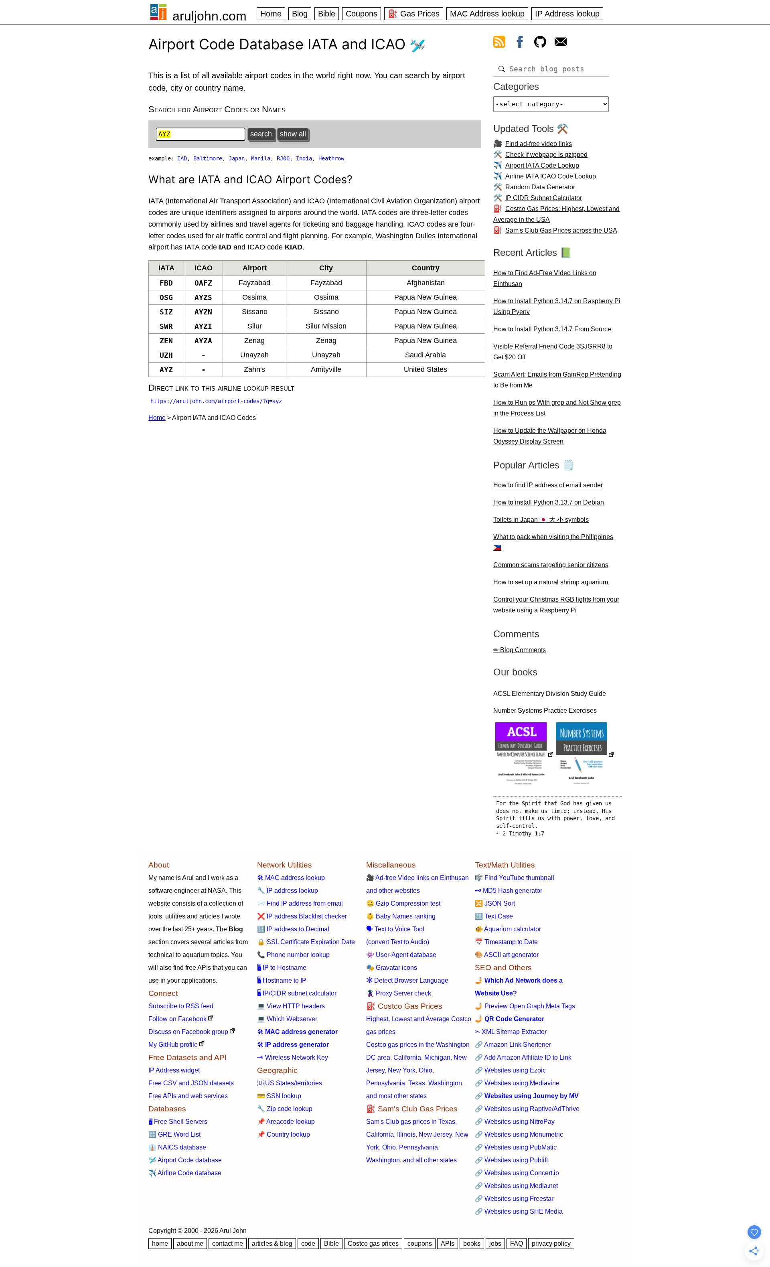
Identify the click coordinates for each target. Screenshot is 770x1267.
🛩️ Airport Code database (185, 1160)
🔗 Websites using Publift (511, 1160)
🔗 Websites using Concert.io (517, 1173)
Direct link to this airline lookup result (221, 388)
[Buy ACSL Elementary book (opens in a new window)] (524, 755)
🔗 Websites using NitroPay (515, 1121)
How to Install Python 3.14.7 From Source (552, 329)
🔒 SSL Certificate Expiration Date (306, 942)
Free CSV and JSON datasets (191, 1083)
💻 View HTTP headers (291, 1006)
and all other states (430, 1160)
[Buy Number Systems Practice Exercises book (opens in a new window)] (585, 755)
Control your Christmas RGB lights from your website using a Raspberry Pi (556, 605)
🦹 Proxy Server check (398, 993)
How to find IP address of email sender (548, 485)
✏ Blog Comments (519, 650)
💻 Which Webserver (287, 1019)
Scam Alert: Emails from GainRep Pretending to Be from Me (557, 380)
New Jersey (435, 1134)
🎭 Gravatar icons (391, 967)
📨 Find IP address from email (300, 903)
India (304, 158)
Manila (260, 158)
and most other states (396, 1096)
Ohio (425, 1070)
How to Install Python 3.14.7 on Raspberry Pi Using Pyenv (556, 306)
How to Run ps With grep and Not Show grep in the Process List (557, 408)
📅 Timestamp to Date (506, 942)
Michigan (437, 1057)
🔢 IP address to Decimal (293, 929)
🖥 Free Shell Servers (177, 1121)
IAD (182, 158)
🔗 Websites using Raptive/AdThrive (527, 1108)
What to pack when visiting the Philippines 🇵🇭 (553, 542)
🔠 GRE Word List (174, 1134)
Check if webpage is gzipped (546, 154)
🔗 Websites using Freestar (514, 1198)
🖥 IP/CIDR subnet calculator (296, 993)
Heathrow (331, 158)
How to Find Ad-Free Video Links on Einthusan (544, 278)
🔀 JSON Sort (495, 903)
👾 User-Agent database (401, 954)
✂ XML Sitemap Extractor (511, 1031)
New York (401, 1070)
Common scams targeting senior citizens (550, 565)
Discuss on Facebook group (188, 1031)
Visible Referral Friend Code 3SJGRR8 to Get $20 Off (552, 352)
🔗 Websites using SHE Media (519, 1211)
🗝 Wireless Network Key (292, 1057)
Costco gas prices (373, 1243)
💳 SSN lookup (279, 1096)
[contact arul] (561, 43)
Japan (237, 158)
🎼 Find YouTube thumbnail (514, 877)
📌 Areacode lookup (286, 1121)
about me (190, 1243)
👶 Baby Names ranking (401, 916)
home (160, 1243)
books (471, 1243)
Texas (416, 1083)
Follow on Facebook (177, 1019)
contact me (227, 1243)
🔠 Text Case (494, 916)
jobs (495, 1243)
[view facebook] (520, 43)
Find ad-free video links (538, 143)
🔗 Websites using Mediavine (517, 1083)
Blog (300, 13)
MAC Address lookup (487, 13)
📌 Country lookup (283, 1134)
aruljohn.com (209, 16)
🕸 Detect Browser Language (407, 980)
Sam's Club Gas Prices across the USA (561, 230)
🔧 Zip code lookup (284, 1108)
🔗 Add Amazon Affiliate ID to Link (523, 1057)
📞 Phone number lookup (293, 954)
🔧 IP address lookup (287, 890)
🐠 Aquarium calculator (508, 929)
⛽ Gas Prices (414, 13)
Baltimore (207, 158)
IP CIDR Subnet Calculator (543, 198)
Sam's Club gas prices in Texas (410, 1121)
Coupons (361, 13)
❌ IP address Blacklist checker (302, 916)
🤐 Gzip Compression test (403, 903)
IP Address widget (174, 1070)
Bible (326, 13)
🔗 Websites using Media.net (516, 1185)
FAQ (516, 1243)
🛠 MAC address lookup (291, 877)
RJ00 (283, 158)
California (407, 1057)
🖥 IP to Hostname (281, 967)
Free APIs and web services (188, 1096)
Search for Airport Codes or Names (217, 109)
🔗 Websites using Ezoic (510, 1070)
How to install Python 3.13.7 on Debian (548, 502)
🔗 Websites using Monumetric (519, 1134)
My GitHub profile (173, 1044)
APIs (447, 1243)
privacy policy (551, 1243)
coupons (419, 1243)
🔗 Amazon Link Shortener (513, 1044)
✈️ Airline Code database (184, 1173)
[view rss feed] (499, 43)
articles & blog (272, 1243)
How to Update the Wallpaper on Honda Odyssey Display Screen (549, 436)
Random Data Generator (540, 187)
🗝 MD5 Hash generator (508, 890)
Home (271, 13)
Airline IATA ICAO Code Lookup (550, 176)
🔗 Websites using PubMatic (516, 1147)
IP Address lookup (567, 13)
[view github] (540, 43)
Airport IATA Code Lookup (542, 165)
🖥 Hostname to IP (281, 980)
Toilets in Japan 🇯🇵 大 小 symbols (541, 519)
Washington (445, 1083)
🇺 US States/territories (289, 1083)
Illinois (406, 1134)
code (308, 1243)
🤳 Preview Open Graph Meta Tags (525, 1006)
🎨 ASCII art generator (507, 954)
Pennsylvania (385, 1083)
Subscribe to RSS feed (180, 1006)
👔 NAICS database (177, 1147)
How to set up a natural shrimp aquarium (550, 582)
